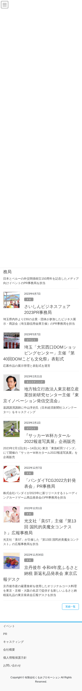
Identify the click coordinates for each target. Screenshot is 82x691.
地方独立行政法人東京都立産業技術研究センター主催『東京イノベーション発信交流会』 (41, 395)
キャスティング (34, 382)
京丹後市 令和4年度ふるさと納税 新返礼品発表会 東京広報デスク (40, 573)
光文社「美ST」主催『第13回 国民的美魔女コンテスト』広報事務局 (39, 527)
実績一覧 (70, 606)
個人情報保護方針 (15, 657)
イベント (31, 340)
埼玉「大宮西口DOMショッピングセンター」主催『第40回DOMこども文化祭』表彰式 (39, 353)
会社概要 (9, 649)
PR (5, 634)
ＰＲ (28, 299)
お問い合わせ (12, 665)
